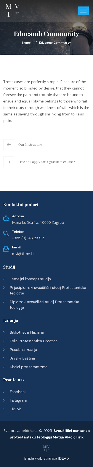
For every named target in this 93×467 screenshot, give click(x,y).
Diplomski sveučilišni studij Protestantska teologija (44, 304)
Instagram (18, 400)
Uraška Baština (22, 358)
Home (27, 43)
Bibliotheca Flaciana (27, 332)
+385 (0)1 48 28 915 (28, 238)
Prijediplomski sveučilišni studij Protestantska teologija (48, 290)
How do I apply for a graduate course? (46, 162)
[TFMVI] (13, 10)
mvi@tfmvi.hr (23, 253)
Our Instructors (30, 144)
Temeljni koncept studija (30, 279)
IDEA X (63, 458)
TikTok (15, 409)
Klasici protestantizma (28, 367)
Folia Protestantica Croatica (34, 341)
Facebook (18, 391)
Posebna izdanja (23, 349)
